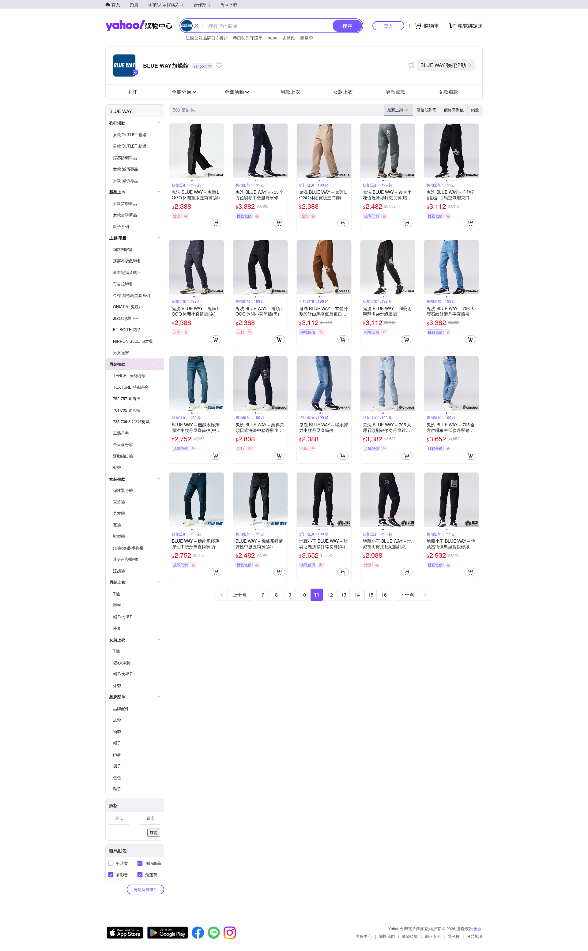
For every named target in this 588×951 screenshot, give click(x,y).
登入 (388, 25)
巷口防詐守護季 (248, 38)
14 (357, 594)
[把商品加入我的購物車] (215, 223)
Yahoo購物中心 (138, 25)
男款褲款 (395, 91)
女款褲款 (448, 91)
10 (303, 594)
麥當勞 (306, 38)
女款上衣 (343, 91)
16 (384, 594)
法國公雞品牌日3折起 (207, 38)
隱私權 (454, 936)
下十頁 (407, 594)
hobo (272, 38)
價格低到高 (426, 110)
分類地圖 (475, 936)
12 (330, 594)
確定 (154, 832)
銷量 (475, 110)
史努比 (288, 38)
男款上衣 (290, 91)
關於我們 (387, 936)
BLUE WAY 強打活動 (443, 65)
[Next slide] (220, 151)
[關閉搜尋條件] (196, 25)
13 (343, 594)
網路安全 (433, 936)
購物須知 (410, 936)
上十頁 (239, 594)
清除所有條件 (145, 889)
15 (370, 594)
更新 (477, 928)
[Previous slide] (173, 151)
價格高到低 (454, 110)
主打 (132, 91)
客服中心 (364, 936)
